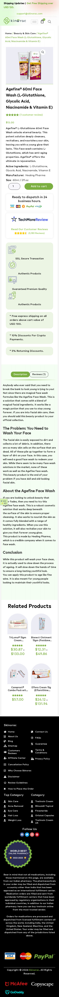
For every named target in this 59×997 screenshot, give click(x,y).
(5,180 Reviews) (36, 233)
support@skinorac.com (30, 14)
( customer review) (31, 115)
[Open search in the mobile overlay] (49, 21)
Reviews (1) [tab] (39, 374)
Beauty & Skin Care (25, 33)
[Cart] (42, 21)
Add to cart (39, 186)
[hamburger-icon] (34, 22)
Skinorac (34, 970)
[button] (43, 52)
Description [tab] (20, 374)
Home (8, 33)
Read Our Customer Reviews (29, 229)
